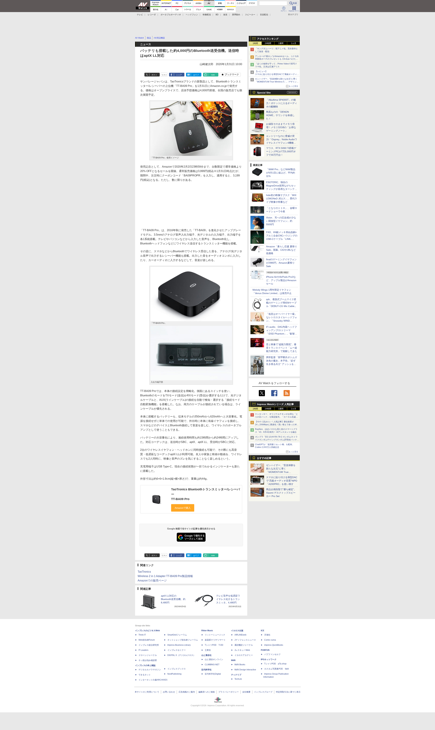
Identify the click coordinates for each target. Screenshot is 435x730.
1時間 (255, 43)
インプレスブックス (176, 669)
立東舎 (208, 650)
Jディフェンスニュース (245, 640)
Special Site (264, 92)
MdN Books (239, 664)
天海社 (267, 635)
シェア (179, 75)
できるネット (144, 675)
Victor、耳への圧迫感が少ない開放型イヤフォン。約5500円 (281, 221)
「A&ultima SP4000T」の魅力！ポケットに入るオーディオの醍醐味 (281, 103)
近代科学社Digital (213, 674)
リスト (164, 75)
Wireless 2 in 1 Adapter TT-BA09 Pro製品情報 (165, 576)
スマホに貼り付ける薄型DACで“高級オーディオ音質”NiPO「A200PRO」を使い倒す (281, 480)
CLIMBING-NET (212, 664)
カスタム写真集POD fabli (276, 669)
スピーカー (250, 14)
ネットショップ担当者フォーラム (182, 640)
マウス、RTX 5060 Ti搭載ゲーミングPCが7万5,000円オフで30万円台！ (281, 151)
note (213, 75)
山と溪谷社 (206, 655)
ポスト (154, 75)
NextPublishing (174, 674)
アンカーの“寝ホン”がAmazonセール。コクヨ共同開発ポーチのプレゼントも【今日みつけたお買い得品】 (277, 59)
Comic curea (270, 640)
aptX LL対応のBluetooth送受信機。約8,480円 (173, 599)
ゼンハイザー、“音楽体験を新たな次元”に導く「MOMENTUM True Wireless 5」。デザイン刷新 (277, 82)
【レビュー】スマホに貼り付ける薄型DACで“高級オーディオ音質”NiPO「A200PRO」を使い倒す (277, 74)
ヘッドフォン (192, 14)
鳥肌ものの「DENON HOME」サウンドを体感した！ (280, 115)
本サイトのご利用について (147, 692)
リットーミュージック (215, 635)
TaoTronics (144, 571)
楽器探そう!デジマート (215, 640)
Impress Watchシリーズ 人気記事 (275, 404)
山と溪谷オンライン (214, 659)
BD (217, 14)
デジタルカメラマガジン (149, 669)
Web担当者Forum (146, 640)
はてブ (196, 75)
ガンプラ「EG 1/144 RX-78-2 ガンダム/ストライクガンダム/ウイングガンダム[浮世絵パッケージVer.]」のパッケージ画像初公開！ (277, 440)
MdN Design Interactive (245, 669)
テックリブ (236, 675)
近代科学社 (206, 669)
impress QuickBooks (273, 645)
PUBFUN (265, 650)
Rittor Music (207, 630)
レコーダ (152, 14)
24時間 (268, 43)
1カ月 (293, 43)
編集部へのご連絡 (206, 692)
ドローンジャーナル (147, 655)
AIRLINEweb (240, 635)
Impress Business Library (179, 645)
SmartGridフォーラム (177, 635)
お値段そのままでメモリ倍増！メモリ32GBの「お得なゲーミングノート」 (281, 127)
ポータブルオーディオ (171, 14)
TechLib (238, 679)
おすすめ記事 (264, 458)
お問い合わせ (169, 692)
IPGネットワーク (268, 659)
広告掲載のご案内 (187, 692)
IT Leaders (143, 650)
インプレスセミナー (176, 650)
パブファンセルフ (272, 654)
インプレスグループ (263, 692)
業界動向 (236, 14)
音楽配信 (264, 14)
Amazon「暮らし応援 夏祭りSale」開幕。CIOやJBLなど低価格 (281, 250)
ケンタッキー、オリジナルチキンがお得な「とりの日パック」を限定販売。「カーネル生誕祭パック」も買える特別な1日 (276, 417)
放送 (225, 14)
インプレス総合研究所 (148, 645)
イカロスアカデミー (243, 655)
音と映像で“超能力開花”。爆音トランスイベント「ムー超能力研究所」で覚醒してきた (281, 348)
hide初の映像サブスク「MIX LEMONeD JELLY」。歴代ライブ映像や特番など (281, 198)
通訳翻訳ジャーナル (243, 645)
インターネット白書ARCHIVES (152, 680)
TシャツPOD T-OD (214, 645)
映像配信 (207, 14)
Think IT (142, 635)
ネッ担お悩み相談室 (147, 660)
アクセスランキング (268, 38)
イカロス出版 (237, 630)
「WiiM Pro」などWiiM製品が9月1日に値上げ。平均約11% (280, 172)
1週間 (280, 43)
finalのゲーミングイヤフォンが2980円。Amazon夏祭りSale (281, 263)
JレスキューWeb (242, 650)
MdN (233, 660)
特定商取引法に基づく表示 (288, 692)
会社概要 (246, 692)
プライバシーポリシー (228, 692)
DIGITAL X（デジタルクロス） (181, 655)
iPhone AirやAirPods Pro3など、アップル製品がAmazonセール (281, 280)
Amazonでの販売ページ (152, 580)
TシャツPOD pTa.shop (275, 664)
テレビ (140, 14)
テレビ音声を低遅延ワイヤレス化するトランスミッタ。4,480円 (228, 599)
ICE (262, 630)
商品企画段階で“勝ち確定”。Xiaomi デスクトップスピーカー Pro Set (281, 492)
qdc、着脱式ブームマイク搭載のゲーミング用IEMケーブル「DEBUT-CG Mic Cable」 (281, 302)
